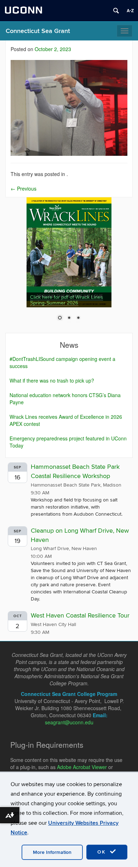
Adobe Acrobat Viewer (82, 766)
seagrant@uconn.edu (69, 722)
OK (102, 852)
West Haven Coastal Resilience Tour (80, 615)
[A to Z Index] (130, 10)
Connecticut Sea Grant (38, 31)
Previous (23, 188)
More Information (52, 852)
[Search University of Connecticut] (116, 10)
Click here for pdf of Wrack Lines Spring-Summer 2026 (66, 300)
